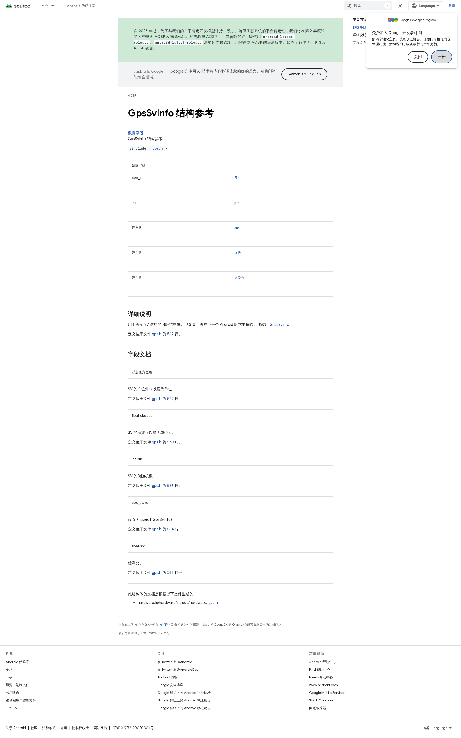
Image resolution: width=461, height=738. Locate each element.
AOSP (132, 95)
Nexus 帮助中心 (321, 677)
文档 (45, 6)
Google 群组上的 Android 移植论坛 (184, 708)
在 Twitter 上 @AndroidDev (178, 669)
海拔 (237, 253)
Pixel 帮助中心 (319, 669)
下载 (9, 677)
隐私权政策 (80, 728)
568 (171, 572)
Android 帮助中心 (322, 662)
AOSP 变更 (143, 48)
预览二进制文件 (17, 685)
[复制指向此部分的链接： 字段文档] (157, 355)
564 (171, 529)
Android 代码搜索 (81, 6)
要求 (9, 669)
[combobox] (368, 5)
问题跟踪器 (317, 708)
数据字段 (135, 133)
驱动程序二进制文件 (21, 700)
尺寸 (237, 178)
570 (171, 442)
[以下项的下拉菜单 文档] (54, 6)
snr (236, 228)
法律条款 (49, 728)
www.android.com (323, 685)
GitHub (11, 708)
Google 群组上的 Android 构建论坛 (184, 700)
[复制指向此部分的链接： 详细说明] (157, 314)
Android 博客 (167, 677)
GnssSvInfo (280, 324)
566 (171, 485)
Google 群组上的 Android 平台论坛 (184, 692)
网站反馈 (100, 728)
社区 (34, 728)
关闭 (418, 57)
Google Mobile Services (327, 692)
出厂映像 (12, 692)
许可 (64, 728)
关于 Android (16, 728)
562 (171, 334)
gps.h (158, 148)
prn (237, 203)
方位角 (239, 278)
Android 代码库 (17, 662)
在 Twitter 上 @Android (175, 662)
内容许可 (165, 624)
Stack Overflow (321, 700)
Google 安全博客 (170, 685)
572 (171, 398)
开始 (442, 57)
